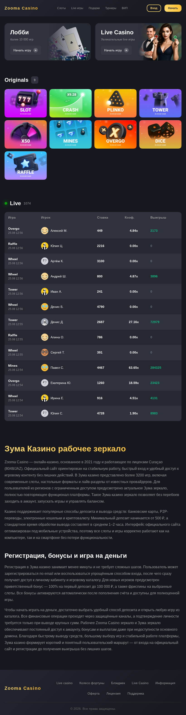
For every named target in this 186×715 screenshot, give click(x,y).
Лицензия (113, 693)
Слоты (61, 8)
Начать (173, 8)
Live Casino (140, 683)
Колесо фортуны (91, 683)
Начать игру (22, 50)
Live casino (64, 683)
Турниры (110, 8)
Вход (153, 8)
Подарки (94, 8)
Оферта (94, 693)
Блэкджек (118, 683)
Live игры (77, 8)
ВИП (125, 8)
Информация (165, 683)
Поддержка (135, 693)
